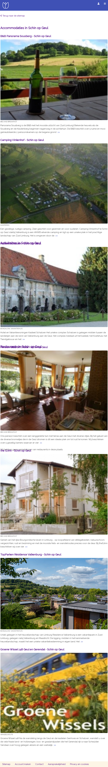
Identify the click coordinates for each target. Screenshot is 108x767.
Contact (39, 764)
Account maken (23, 764)
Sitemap (6, 764)
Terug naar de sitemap (14, 15)
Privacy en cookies (79, 764)
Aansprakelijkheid (57, 764)
